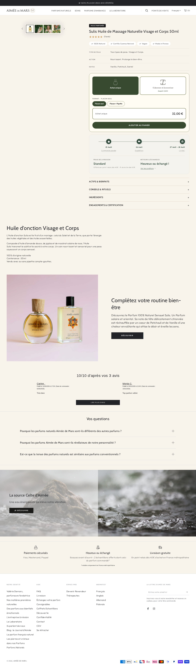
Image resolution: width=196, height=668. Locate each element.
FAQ (39, 591)
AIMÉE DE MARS (20, 661)
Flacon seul (99, 104)
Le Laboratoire (14, 621)
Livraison (41, 595)
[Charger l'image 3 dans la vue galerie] (48, 29)
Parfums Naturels (15, 647)
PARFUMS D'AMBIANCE (95, 10)
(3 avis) (107, 36)
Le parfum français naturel (20, 634)
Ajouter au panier (139, 125)
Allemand (101, 600)
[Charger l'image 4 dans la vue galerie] (56, 29)
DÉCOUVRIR (127, 335)
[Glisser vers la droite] (64, 29)
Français (100, 591)
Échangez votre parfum (48, 600)
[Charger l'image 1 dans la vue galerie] (30, 29)
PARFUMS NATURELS (61, 10)
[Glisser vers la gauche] (22, 29)
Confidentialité (44, 617)
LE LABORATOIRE (117, 10)
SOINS (78, 10)
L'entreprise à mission (18, 617)
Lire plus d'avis (98, 402)
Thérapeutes (72, 595)
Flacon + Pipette (116, 104)
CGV (39, 626)
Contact (41, 621)
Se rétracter (43, 630)
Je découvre (21, 510)
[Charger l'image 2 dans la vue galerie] (39, 29)
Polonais (100, 604)
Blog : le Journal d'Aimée (19, 630)
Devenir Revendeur (76, 591)
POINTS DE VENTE (160, 10)
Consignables (43, 604)
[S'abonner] (187, 592)
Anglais (100, 595)
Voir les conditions (147, 168)
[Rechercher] (146, 10)
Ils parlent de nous (16, 626)
